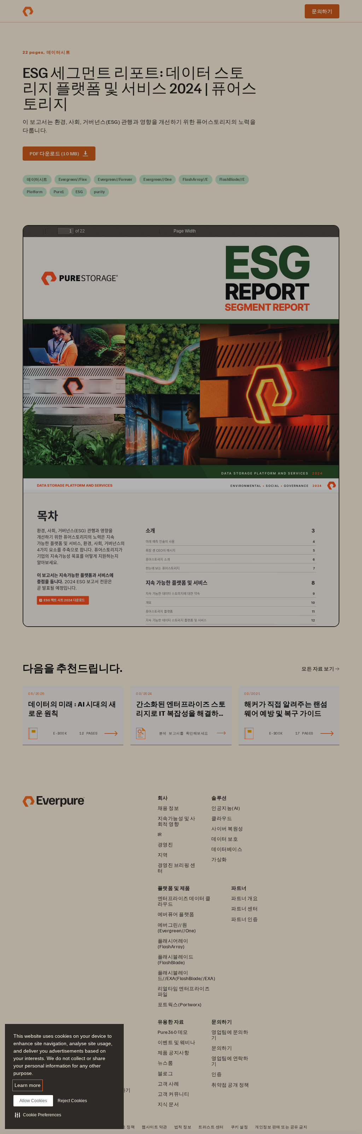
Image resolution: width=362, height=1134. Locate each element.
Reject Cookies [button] (72, 1100)
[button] (38, 1115)
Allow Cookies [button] (33, 1100)
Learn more (27, 1085)
